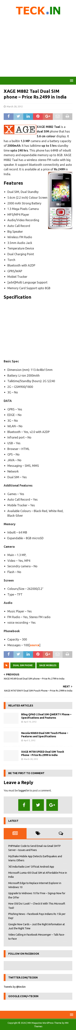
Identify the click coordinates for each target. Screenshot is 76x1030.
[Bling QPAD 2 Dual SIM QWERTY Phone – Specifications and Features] (11, 718)
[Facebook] (24, 805)
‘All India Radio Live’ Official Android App (31, 866)
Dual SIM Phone (23, 665)
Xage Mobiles (47, 665)
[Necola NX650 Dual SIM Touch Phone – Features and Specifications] (11, 736)
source (34, 645)
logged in (23, 790)
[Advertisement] (38, 47)
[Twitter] (38, 805)
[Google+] (52, 805)
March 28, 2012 (15, 106)
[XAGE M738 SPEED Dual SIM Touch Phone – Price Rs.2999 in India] (11, 755)
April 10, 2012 (30, 722)
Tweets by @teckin (15, 986)
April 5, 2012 (29, 740)
